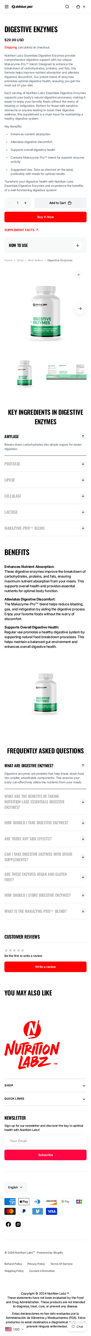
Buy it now (45, 217)
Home (8, 260)
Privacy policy (36, 1264)
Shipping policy (14, 1271)
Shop (20, 260)
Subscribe (45, 1155)
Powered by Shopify (50, 1252)
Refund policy (13, 1264)
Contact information (42, 1271)
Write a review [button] (45, 967)
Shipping (10, 47)
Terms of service (61, 1264)
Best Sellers (35, 260)
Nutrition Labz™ (25, 1252)
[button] (6, 6)
